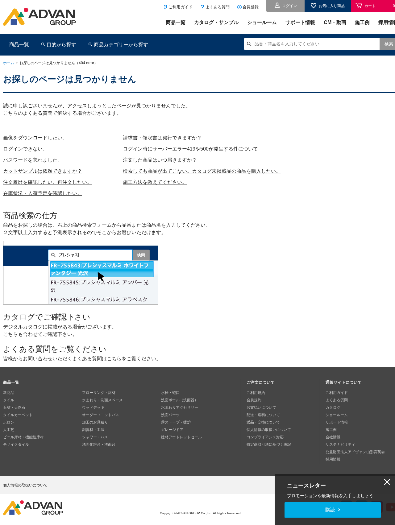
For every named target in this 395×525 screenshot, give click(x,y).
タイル (8, 400)
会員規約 (254, 400)
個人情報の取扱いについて (269, 430)
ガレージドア (172, 430)
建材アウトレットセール (181, 437)
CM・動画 (335, 22)
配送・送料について (263, 415)
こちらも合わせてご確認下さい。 (40, 334)
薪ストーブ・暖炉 (176, 422)
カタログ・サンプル (216, 22)
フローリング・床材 (98, 393)
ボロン (8, 422)
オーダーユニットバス (100, 415)
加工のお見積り (95, 422)
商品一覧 (175, 22)
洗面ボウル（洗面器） (179, 400)
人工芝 (8, 430)
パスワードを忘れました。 (32, 160)
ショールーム (262, 22)
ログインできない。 (25, 148)
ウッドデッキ (93, 407)
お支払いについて (261, 407)
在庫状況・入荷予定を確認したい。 (42, 193)
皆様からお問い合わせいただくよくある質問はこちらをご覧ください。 (82, 358)
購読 (330, 509)
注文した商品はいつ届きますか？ (160, 160)
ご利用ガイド (180, 7)
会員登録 (251, 7)
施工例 (362, 22)
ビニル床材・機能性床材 (23, 437)
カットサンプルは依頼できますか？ (42, 171)
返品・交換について (263, 422)
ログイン (289, 6)
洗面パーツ (170, 415)
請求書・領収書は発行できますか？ (162, 137)
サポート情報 (300, 22)
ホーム (8, 63)
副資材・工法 (93, 430)
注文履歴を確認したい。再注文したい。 (47, 182)
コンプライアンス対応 (265, 437)
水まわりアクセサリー (179, 407)
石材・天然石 (14, 407)
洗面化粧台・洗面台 (98, 444)
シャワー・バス (95, 437)
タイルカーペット (18, 415)
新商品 (8, 393)
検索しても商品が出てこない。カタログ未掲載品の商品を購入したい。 (202, 171)
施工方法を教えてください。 (155, 182)
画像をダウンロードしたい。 (35, 137)
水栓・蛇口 (170, 393)
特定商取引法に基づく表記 (269, 444)
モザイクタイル (16, 444)
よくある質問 (218, 7)
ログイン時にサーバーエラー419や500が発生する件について (190, 148)
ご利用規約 (256, 393)
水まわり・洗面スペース (102, 400)
